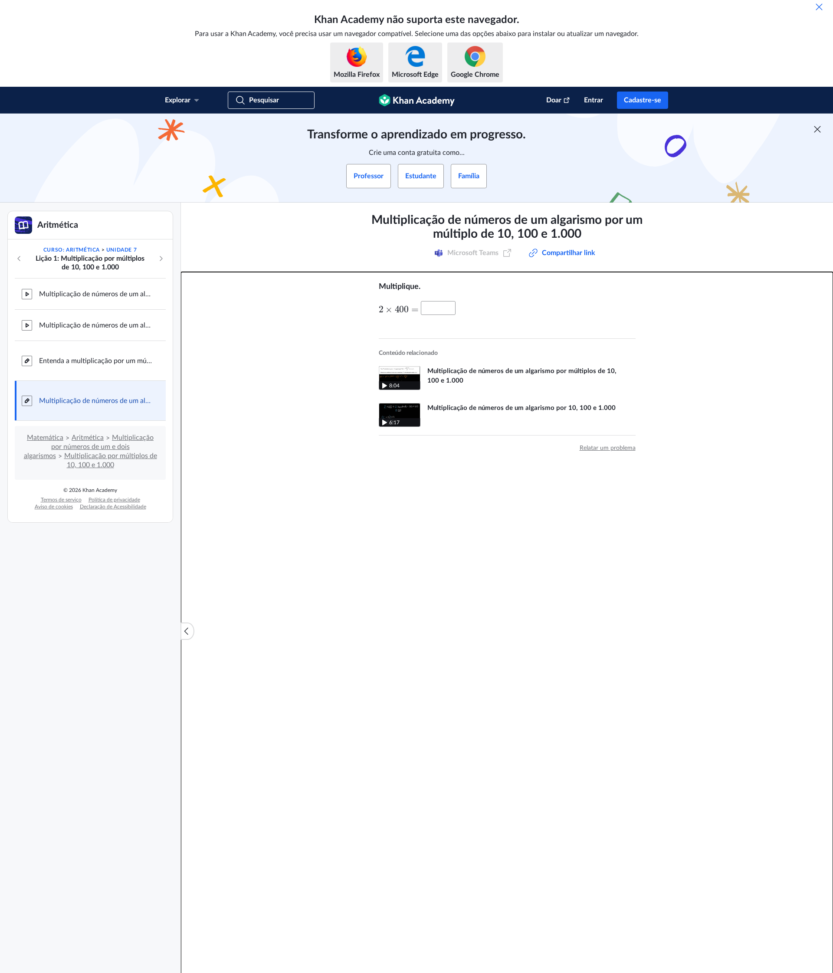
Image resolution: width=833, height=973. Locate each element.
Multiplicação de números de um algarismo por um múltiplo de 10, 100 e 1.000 (95, 400)
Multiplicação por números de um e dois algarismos (89, 446)
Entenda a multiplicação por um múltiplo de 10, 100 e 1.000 (95, 360)
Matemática (45, 437)
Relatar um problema (608, 448)
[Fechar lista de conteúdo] (187, 631)
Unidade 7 (121, 249)
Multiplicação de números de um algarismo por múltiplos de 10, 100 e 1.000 (95, 325)
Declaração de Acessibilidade (113, 506)
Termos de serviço (61, 499)
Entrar (593, 100)
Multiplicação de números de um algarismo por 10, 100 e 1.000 (95, 294)
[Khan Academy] (417, 100)
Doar (553, 100)
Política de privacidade (114, 499)
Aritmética (88, 437)
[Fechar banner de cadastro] (817, 129)
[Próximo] (161, 258)
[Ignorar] (819, 7)
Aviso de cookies (54, 506)
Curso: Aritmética (71, 249)
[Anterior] (19, 258)
